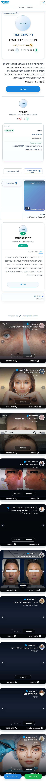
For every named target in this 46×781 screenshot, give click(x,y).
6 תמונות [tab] (29, 356)
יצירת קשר (21, 7)
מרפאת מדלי (33, 324)
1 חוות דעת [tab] (17, 723)
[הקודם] (43, 342)
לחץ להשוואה (10, 184)
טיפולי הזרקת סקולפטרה (28, 556)
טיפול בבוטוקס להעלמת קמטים (25, 602)
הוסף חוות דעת (11, 171)
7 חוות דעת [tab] (17, 631)
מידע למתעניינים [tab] (13, 316)
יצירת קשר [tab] (30, 251)
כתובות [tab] (36, 251)
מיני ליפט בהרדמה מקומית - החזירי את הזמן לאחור (22, 510)
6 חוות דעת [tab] (17, 356)
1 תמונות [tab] (23, 402)
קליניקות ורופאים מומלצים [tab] (30, 316)
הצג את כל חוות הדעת (32, 171)
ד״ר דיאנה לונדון (32, 599)
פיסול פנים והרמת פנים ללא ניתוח (24, 648)
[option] (23, 142)
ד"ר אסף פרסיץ (32, 645)
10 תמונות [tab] (23, 677)
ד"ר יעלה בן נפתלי (32, 737)
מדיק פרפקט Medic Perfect (28, 370)
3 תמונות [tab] (23, 585)
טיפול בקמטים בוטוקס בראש (26, 418)
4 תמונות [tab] (29, 539)
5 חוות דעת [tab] (17, 494)
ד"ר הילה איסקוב (32, 462)
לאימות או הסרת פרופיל (9, 13)
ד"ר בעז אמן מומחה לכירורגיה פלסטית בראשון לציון (24, 508)
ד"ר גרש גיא (34, 553)
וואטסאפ (23, 89)
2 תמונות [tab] (29, 494)
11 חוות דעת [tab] (17, 539)
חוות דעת (29, 7)
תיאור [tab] (40, 251)
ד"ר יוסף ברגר (33, 691)
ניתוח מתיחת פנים (30, 372)
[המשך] (3, 342)
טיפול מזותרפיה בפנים (29, 464)
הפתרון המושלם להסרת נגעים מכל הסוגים (22, 327)
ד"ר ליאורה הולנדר (23, 34)
